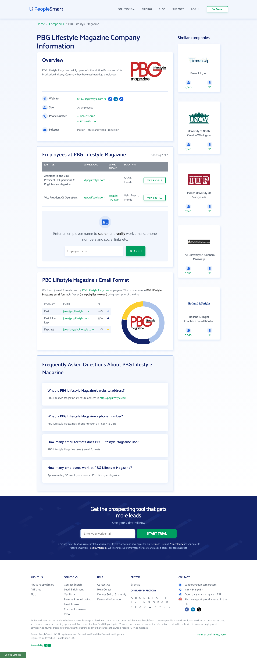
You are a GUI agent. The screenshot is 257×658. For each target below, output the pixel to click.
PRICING (147, 9)
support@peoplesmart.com (201, 584)
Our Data (69, 594)
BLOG (162, 9)
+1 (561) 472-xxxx (114, 197)
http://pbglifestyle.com (90, 99)
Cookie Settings (13, 654)
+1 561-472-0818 (86, 116)
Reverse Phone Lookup (77, 599)
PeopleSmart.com (97, 548)
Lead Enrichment (74, 589)
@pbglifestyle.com (94, 180)
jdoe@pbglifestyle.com (76, 318)
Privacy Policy (176, 544)
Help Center (104, 589)
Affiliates (36, 589)
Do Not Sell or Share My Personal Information (111, 597)
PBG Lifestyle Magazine (95, 290)
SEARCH (136, 251)
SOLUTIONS (125, 9)
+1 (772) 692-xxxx (86, 121)
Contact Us (103, 584)
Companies (56, 24)
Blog (33, 594)
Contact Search (73, 584)
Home (41, 24)
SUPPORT (178, 9)
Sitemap (135, 584)
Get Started (217, 10)
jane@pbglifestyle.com (76, 311)
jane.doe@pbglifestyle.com (78, 329)
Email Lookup (72, 604)
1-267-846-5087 (194, 589)
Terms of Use (158, 544)
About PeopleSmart (42, 584)
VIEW (154, 180)
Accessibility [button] (37, 645)
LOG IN (195, 9)
